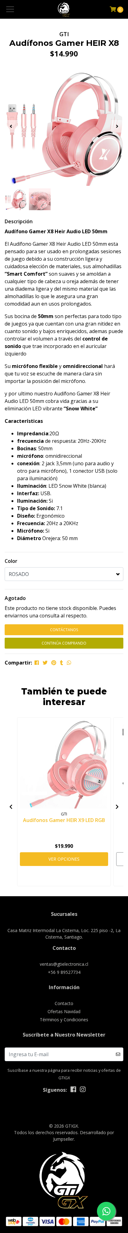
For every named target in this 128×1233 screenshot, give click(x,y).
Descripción (19, 221)
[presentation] (11, 126)
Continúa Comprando (64, 643)
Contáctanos (64, 629)
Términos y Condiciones (64, 1020)
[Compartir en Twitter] (45, 662)
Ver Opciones (64, 859)
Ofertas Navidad (64, 1011)
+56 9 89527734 (64, 972)
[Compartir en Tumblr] (61, 662)
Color (11, 561)
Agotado (15, 598)
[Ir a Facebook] (73, 1090)
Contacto (64, 1003)
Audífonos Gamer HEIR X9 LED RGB (64, 820)
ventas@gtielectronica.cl (64, 964)
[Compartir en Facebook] (36, 662)
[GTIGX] (64, 9)
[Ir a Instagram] (82, 1090)
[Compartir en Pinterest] (53, 662)
